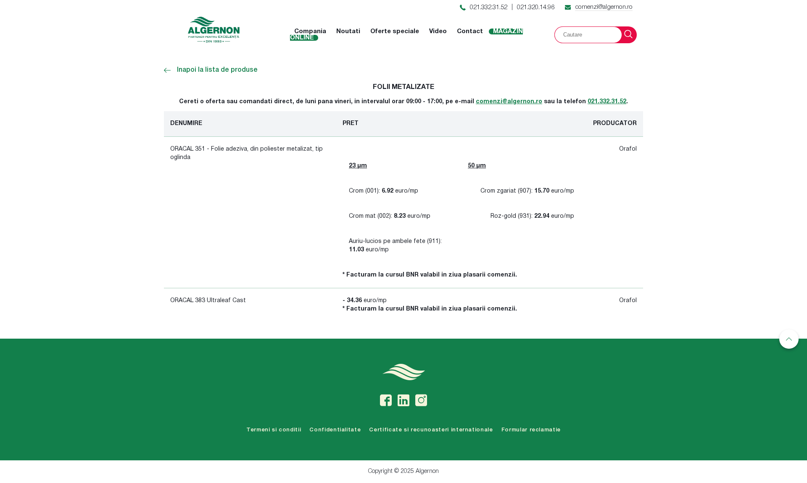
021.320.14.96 (535, 7)
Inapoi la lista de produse (217, 70)
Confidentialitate (335, 430)
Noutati (348, 31)
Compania (310, 31)
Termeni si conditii (273, 430)
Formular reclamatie (531, 430)
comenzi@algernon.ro (604, 7)
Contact (470, 31)
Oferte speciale (394, 31)
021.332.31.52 (488, 7)
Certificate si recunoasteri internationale (431, 430)
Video (438, 31)
